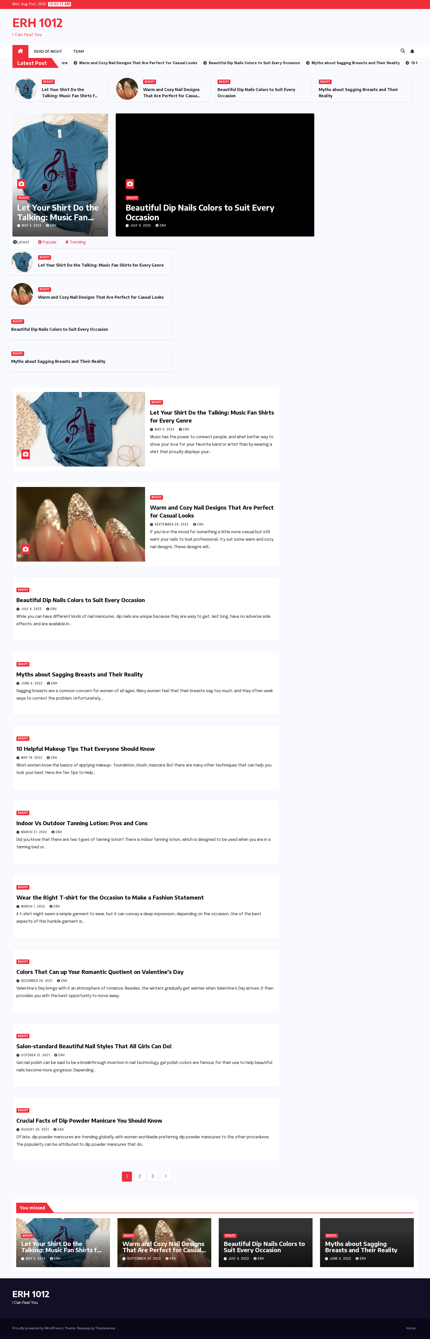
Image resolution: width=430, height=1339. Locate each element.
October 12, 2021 (36, 1055)
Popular (49, 242)
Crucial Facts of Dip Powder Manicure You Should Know (89, 1120)
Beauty (48, 82)
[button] (403, 51)
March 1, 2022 (33, 906)
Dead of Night (48, 51)
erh (53, 225)
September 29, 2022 (172, 524)
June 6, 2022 (141, 225)
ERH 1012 (37, 22)
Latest (23, 242)
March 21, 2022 (34, 832)
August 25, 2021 (35, 1129)
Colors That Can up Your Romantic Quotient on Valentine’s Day (100, 971)
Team (78, 51)
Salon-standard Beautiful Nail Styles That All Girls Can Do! (94, 1046)
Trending (77, 242)
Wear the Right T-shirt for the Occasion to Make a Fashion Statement (110, 897)
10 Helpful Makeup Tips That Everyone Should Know (85, 748)
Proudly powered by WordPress (37, 1328)
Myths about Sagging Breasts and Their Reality (202, 212)
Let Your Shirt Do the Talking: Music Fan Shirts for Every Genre (101, 265)
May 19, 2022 (32, 758)
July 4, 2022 (32, 609)
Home (411, 1328)
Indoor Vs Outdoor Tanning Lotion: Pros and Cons (82, 822)
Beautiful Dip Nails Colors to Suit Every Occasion (59, 329)
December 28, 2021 (37, 981)
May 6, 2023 (32, 225)
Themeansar (105, 1328)
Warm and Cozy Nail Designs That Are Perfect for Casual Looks (70, 95)
